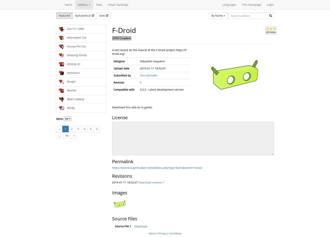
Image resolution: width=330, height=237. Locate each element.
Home (68, 4)
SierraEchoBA (148, 75)
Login (270, 4)
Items (60, 119)
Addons (83, 4)
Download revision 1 (151, 182)
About (152, 233)
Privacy (162, 233)
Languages (229, 4)
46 (67, 135)
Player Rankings (118, 4)
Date (102, 15)
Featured (64, 15)
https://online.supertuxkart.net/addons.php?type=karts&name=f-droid (157, 168)
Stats (99, 4)
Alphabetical (83, 15)
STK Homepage (251, 4)
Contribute (175, 233)
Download (140, 226)
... (59, 135)
